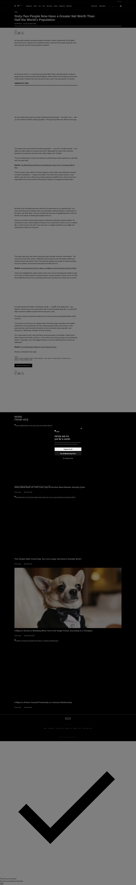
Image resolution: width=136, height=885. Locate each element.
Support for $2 (68, 449)
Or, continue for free (68, 458)
